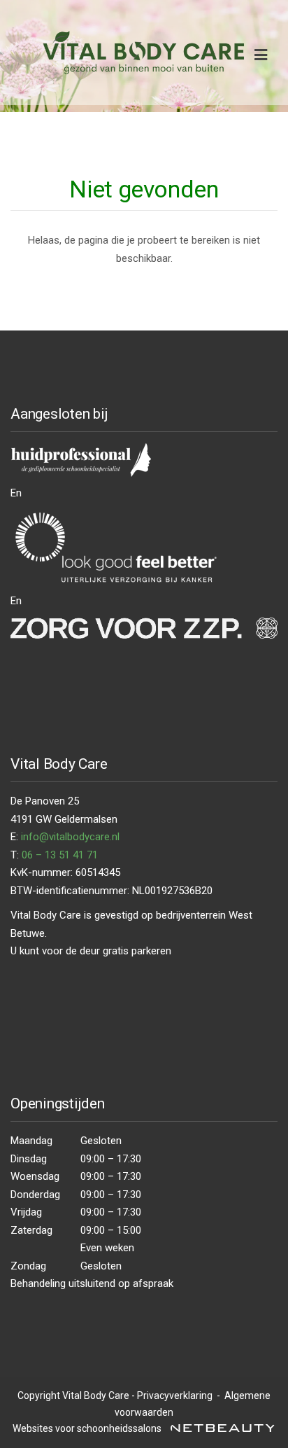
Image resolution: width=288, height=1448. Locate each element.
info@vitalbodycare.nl (70, 836)
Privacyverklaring (175, 1395)
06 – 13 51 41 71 (60, 855)
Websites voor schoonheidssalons (88, 1428)
